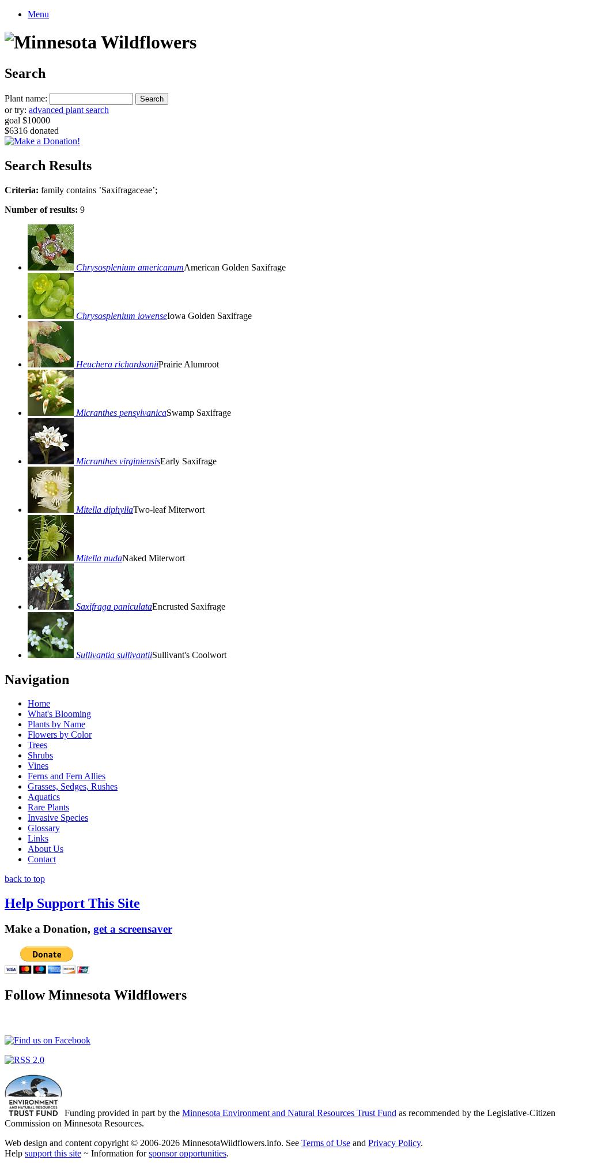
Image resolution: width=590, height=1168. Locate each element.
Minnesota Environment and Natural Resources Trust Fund (289, 1113)
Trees (37, 745)
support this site (53, 1153)
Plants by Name (56, 724)
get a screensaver (132, 929)
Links (38, 838)
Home (39, 703)
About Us (45, 849)
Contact (42, 859)
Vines (38, 766)
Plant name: (26, 98)
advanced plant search (69, 110)
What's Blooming (59, 714)
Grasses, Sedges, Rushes (73, 786)
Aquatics (44, 797)
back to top (25, 879)
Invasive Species (58, 818)
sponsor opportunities (187, 1153)
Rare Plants (48, 807)
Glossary (44, 828)
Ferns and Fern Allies (66, 776)
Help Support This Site (72, 903)
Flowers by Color (60, 734)
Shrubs (40, 755)
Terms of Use (325, 1143)
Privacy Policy (394, 1143)
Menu (38, 14)
